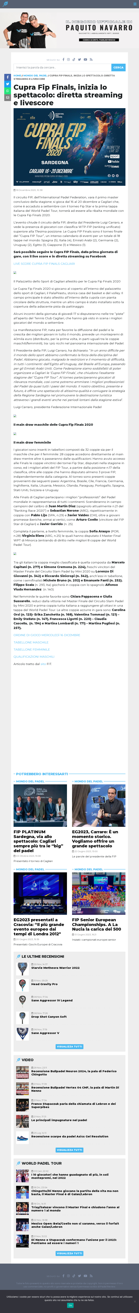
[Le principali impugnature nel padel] (22, 1121)
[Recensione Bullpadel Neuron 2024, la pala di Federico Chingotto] (22, 1072)
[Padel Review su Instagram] (68, 59)
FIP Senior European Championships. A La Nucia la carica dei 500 (96, 924)
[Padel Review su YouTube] (85, 59)
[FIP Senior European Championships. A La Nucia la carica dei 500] (98, 893)
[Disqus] (69, 714)
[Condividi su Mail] (7, 97)
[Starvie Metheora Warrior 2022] (22, 969)
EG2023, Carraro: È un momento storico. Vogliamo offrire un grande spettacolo (95, 838)
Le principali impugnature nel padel (59, 1120)
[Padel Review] (5, 5)
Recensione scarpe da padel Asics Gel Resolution (69, 1136)
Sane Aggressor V (45, 1033)
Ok (70, 1305)
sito (43, 664)
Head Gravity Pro (44, 984)
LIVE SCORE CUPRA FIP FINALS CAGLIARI (44, 263)
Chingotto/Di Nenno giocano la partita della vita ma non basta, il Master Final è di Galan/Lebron (74, 1192)
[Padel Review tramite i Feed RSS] (91, 59)
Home (17, 75)
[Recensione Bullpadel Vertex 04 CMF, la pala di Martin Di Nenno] (22, 1088)
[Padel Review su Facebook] (63, 59)
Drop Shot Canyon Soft (49, 1016)
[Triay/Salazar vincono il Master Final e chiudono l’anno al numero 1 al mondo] (22, 1208)
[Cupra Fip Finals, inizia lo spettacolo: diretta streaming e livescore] (69, 146)
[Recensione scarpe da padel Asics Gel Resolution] (22, 1137)
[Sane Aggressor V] (22, 1034)
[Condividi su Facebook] (7, 77)
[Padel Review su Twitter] (79, 59)
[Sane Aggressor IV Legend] (22, 1001)
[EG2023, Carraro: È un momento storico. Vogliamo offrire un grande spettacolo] (98, 805)
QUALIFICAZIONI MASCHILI (34, 656)
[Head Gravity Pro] (22, 985)
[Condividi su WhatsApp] (7, 90)
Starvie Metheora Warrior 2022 (55, 967)
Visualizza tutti (69, 1046)
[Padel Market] (69, 30)
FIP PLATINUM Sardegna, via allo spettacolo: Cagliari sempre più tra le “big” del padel (38, 841)
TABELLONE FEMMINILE (32, 649)
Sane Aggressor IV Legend (52, 1000)
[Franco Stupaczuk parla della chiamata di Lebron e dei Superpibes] (22, 1105)
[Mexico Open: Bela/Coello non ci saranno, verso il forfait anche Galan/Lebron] (22, 1224)
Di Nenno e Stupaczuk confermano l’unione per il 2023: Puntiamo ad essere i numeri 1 (74, 1241)
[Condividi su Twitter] (7, 84)
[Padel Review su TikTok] (74, 59)
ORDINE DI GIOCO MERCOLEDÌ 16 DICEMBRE (47, 635)
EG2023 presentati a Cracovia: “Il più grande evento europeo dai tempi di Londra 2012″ (39, 926)
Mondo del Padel (35, 75)
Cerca (118, 67)
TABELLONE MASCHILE (31, 642)
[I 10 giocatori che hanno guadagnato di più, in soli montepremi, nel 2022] (22, 1176)
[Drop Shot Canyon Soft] (22, 1018)
